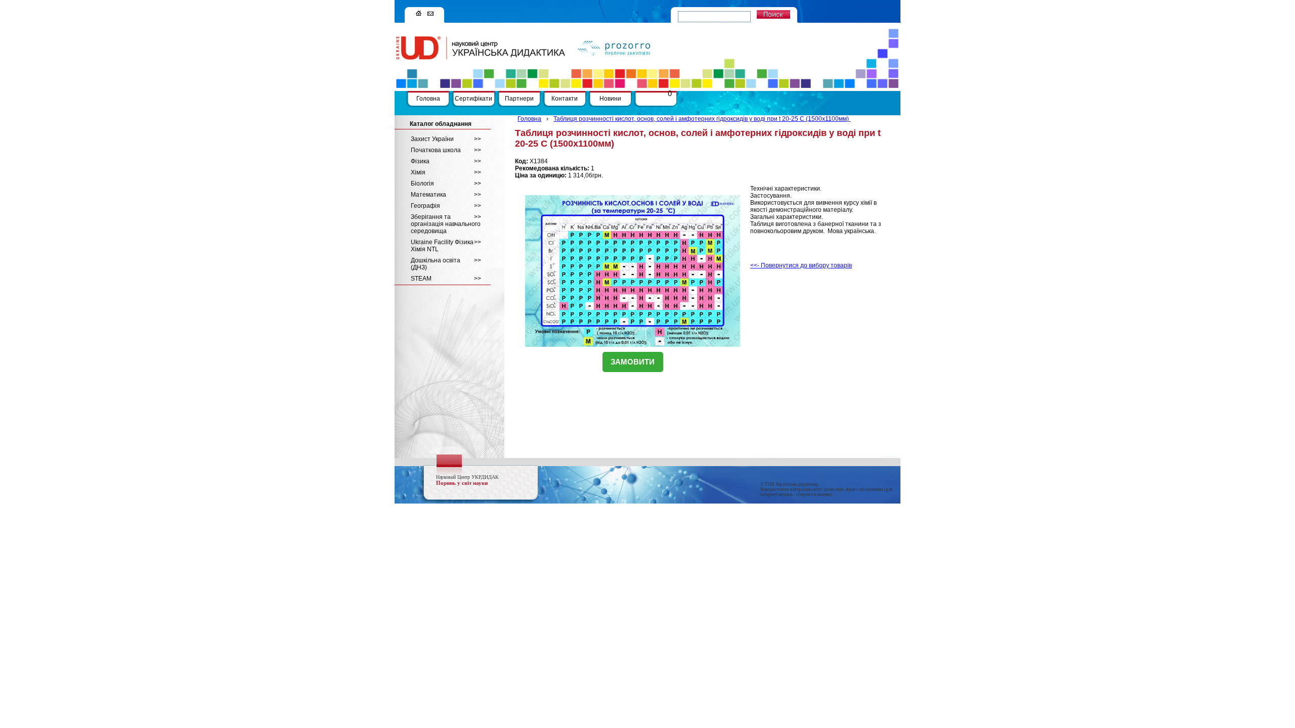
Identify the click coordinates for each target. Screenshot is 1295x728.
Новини (610, 98)
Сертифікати (473, 98)
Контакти (564, 98)
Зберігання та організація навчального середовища (446, 224)
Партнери (519, 98)
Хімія (446, 172)
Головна (428, 98)
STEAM (446, 278)
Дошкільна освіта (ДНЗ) (446, 264)
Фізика (446, 161)
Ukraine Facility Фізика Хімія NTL (446, 246)
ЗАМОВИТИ (633, 361)
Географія (446, 205)
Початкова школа (446, 150)
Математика (446, 194)
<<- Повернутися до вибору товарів (801, 265)
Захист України (446, 139)
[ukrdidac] (418, 13)
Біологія (446, 183)
